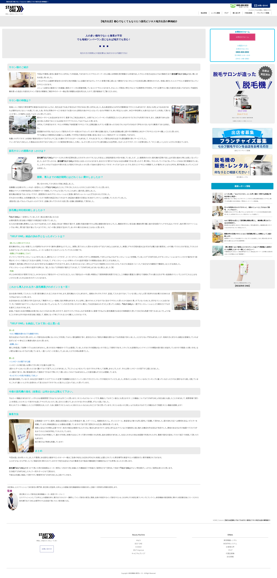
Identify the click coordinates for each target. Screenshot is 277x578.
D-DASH (138, 547)
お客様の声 (230, 547)
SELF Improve (138, 550)
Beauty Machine (138, 535)
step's (138, 540)
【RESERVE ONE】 (242, 285)
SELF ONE (138, 543)
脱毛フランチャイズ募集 (242, 151)
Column (221, 520)
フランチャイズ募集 (263, 13)
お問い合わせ (47, 549)
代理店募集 (248, 13)
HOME (215, 520)
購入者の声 (236, 13)
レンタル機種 (215, 13)
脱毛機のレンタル (242, 177)
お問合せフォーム (242, 37)
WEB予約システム (230, 543)
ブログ (226, 13)
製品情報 (204, 13)
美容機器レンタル (230, 540)
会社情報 (230, 557)
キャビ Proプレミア (138, 553)
